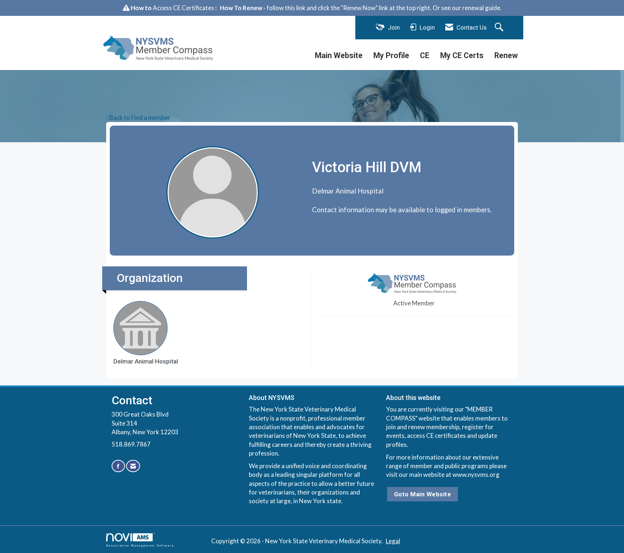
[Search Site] (500, 27)
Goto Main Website (422, 494)
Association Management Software (140, 545)
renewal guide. (482, 8)
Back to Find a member (139, 117)
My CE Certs (462, 55)
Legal (393, 541)
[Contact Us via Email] (133, 466)
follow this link (286, 8)
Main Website (339, 55)
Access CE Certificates (183, 8)
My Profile (391, 55)
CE (424, 55)
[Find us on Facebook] (118, 466)
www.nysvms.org (475, 474)
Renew (506, 55)
